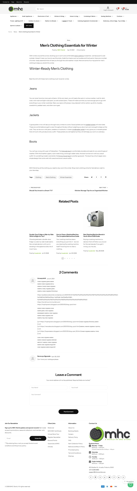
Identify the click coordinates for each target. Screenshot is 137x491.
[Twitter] (100, 477)
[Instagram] (95, 477)
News (15, 32)
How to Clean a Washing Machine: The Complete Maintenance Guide (67, 235)
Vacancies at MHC (53, 443)
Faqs (12, 2)
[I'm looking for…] (38, 9)
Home (10, 32)
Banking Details (73, 431)
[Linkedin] (119, 477)
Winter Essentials (65, 177)
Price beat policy (73, 450)
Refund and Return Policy (76, 447)
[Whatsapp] (123, 477)
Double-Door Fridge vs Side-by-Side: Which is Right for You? (41, 235)
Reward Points (52, 440)
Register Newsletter (54, 437)
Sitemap (71, 456)
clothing (38, 177)
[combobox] (67, 9)
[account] (108, 8)
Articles (50, 447)
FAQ (69, 440)
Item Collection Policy (75, 443)
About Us (19, 2)
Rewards (26, 2)
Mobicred (51, 428)
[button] (63, 258)
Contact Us (6, 2)
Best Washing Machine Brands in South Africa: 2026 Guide (94, 235)
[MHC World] (15, 9)
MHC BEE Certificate (54, 431)
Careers (70, 434)
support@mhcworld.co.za (97, 472)
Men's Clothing (50, 177)
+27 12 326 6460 (94, 470)
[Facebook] (91, 477)
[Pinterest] (114, 477)
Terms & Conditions (74, 453)
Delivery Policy (73, 437)
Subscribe (38, 438)
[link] (92, 177)
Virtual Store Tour (53, 434)
